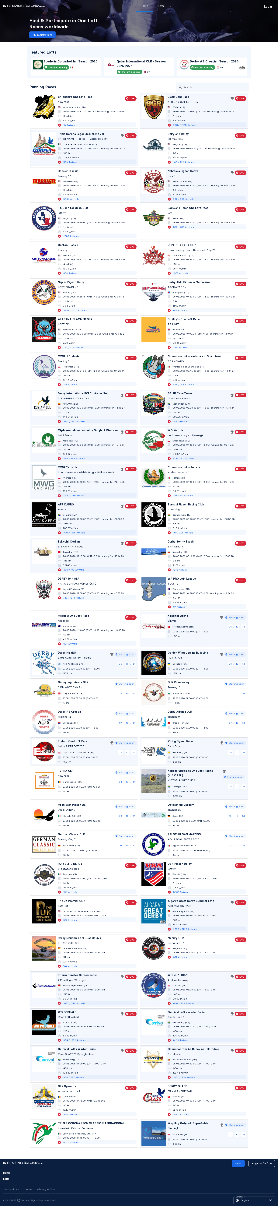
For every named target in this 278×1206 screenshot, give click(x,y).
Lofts (6, 1178)
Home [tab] (144, 6)
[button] (254, 1200)
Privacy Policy (45, 1189)
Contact (28, 1189)
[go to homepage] (24, 6)
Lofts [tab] (161, 6)
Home (6, 1172)
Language (240, 1197)
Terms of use (11, 1189)
